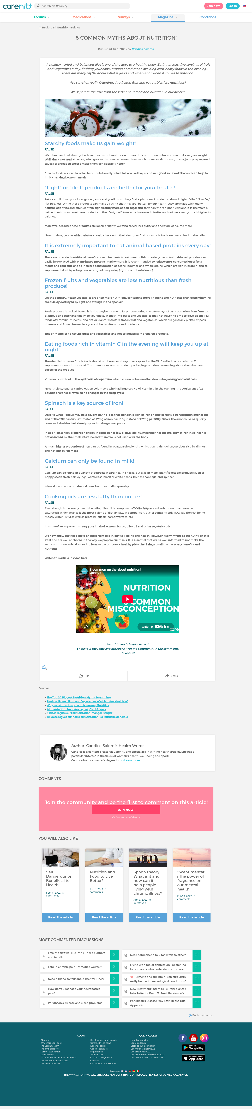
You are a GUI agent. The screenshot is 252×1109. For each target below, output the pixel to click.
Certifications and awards (103, 1040)
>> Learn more (130, 760)
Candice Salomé (143, 49)
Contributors (47, 1054)
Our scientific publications (54, 1060)
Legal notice (96, 1051)
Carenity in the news (100, 1043)
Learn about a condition (143, 1046)
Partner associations (51, 1051)
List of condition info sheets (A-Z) (147, 1054)
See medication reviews (143, 1048)
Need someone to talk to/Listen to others (158, 955)
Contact (94, 1060)
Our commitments (50, 1063)
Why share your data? (51, 1043)
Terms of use (96, 1054)
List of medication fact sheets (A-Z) (148, 1057)
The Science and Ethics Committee (58, 1057)
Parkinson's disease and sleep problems (75, 1003)
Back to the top (202, 1015)
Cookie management (101, 1057)
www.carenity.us (79, 1075)
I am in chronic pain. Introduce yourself (74, 967)
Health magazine (139, 1040)
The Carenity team (50, 1046)
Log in (233, 6)
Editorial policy (98, 1046)
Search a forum (139, 1043)
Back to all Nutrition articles (60, 27)
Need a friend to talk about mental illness (76, 979)
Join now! (213, 6)
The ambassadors (50, 1048)
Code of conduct (98, 1048)
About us (45, 1040)
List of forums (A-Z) (140, 1051)
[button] (42, 18)
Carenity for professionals (103, 1063)
